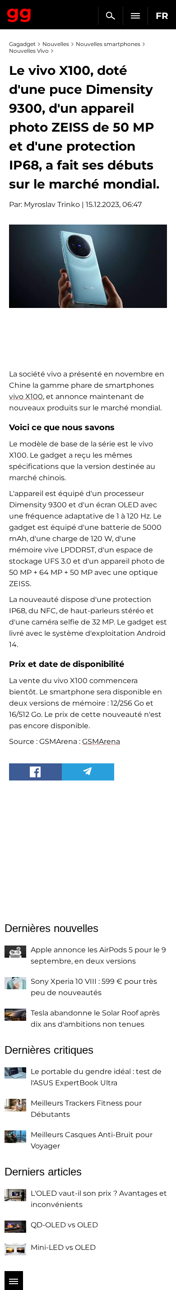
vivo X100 (26, 396)
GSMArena (101, 741)
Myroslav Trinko (52, 204)
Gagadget (19, 13)
